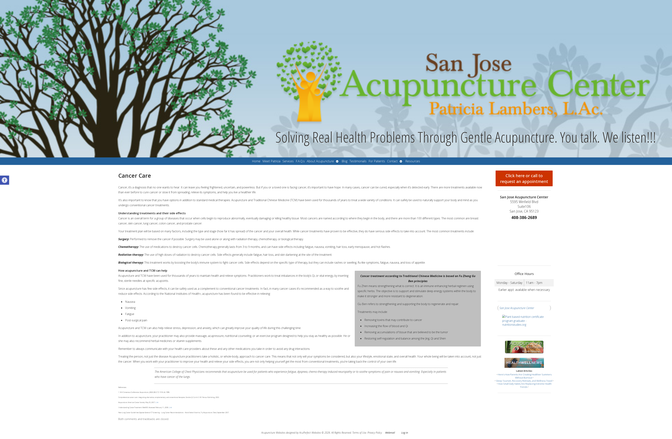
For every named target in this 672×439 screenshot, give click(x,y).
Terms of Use (359, 432)
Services (288, 161)
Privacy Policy (375, 432)
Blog (344, 161)
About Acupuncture (320, 161)
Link (156, 402)
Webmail (390, 432)
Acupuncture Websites (273, 432)
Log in (404, 432)
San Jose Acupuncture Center (516, 308)
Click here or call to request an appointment (524, 178)
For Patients (377, 161)
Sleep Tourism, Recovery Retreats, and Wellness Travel (524, 380)
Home (256, 161)
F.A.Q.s (300, 161)
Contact (392, 161)
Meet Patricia (271, 161)
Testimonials (357, 161)
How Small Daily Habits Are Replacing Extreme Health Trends (525, 385)
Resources (412, 161)
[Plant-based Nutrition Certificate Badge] (524, 323)
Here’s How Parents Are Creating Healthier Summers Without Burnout (525, 376)
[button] (4, 180)
